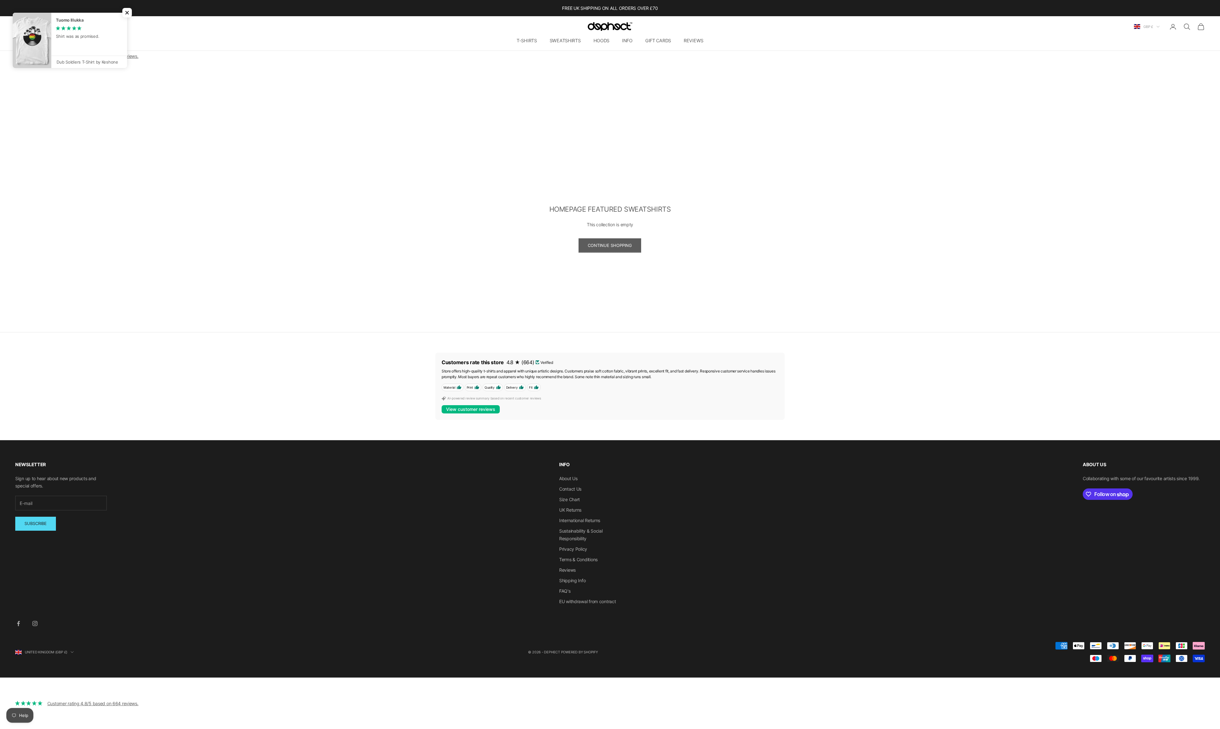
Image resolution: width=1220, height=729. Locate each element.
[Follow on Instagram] (35, 623)
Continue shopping (610, 245)
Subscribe (35, 523)
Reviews (693, 40)
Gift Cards (658, 40)
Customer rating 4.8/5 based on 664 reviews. (93, 703)
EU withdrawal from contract (587, 601)
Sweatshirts (565, 40)
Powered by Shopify (579, 652)
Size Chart (569, 499)
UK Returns (570, 510)
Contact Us (570, 489)
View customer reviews (470, 409)
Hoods (601, 40)
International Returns (579, 520)
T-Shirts (527, 40)
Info (627, 40)
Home (19, 70)
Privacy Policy (573, 549)
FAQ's (565, 591)
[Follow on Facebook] (18, 623)
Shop (35, 70)
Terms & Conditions (578, 559)
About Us (568, 478)
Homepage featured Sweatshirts (73, 70)
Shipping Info (572, 580)
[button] (127, 12)
